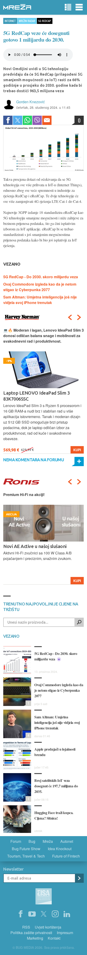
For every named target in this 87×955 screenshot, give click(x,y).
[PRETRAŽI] (79, 622)
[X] (43, 914)
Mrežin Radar (27, 21)
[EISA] (43, 897)
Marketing (35, 938)
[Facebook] (8, 120)
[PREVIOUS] (69, 317)
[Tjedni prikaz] (68, 7)
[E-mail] (47, 120)
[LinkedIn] (66, 914)
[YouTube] (32, 914)
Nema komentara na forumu (33, 459)
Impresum (65, 932)
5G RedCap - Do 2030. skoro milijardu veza (40, 276)
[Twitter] (17, 120)
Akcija (75, 580)
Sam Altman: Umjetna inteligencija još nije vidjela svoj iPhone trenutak (40, 299)
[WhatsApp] (27, 120)
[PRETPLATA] (79, 878)
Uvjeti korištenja (48, 927)
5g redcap (44, 21)
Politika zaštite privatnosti (31, 932)
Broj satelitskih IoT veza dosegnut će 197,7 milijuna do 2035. (56, 786)
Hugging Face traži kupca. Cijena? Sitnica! (53, 815)
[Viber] (37, 120)
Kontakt (54, 938)
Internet (10, 21)
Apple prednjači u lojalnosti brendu (54, 751)
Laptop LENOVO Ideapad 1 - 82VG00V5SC (32, 396)
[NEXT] (79, 317)
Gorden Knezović (30, 101)
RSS (26, 927)
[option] (43, 390)
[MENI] (79, 7)
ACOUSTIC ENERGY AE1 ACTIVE (36, 546)
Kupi (77, 449)
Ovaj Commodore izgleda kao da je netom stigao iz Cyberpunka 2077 (39, 286)
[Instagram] (55, 914)
